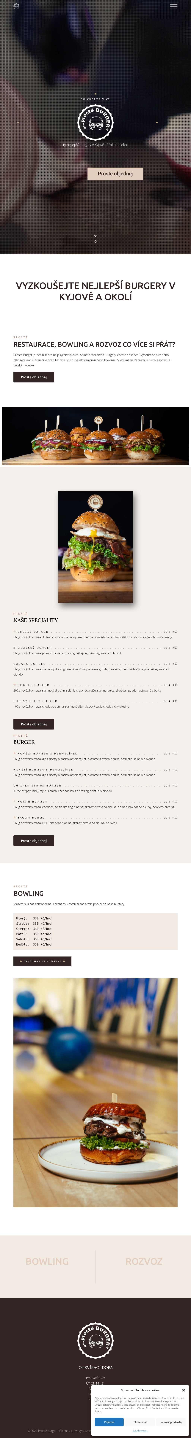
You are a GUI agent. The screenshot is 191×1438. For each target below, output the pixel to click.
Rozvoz (144, 1261)
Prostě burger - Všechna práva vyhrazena (65, 1431)
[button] (183, 1390)
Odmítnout (140, 1422)
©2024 (33, 1431)
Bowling (47, 1261)
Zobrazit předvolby (171, 1422)
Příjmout (109, 1422)
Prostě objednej (115, 174)
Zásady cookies (140, 1430)
